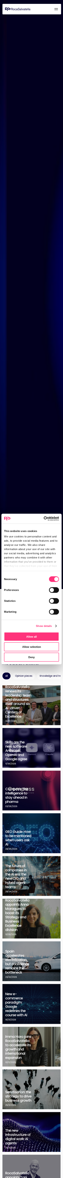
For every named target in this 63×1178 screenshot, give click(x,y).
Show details (44, 625)
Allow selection (31, 646)
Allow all (31, 636)
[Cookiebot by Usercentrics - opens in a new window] (44, 518)
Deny (31, 656)
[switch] (54, 590)
